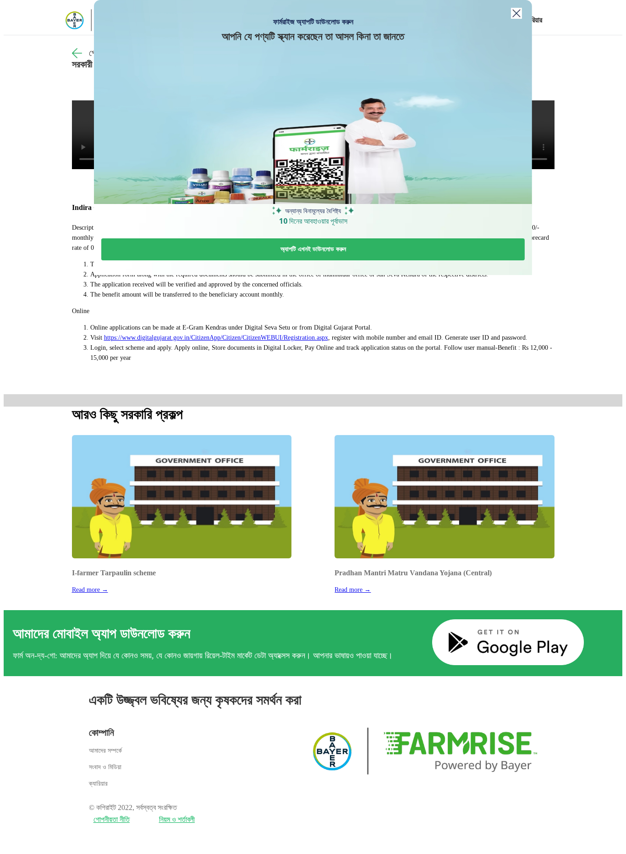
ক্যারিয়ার (532, 20)
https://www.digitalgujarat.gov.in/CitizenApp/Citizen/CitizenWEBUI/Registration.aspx (216, 337)
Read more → (90, 589)
